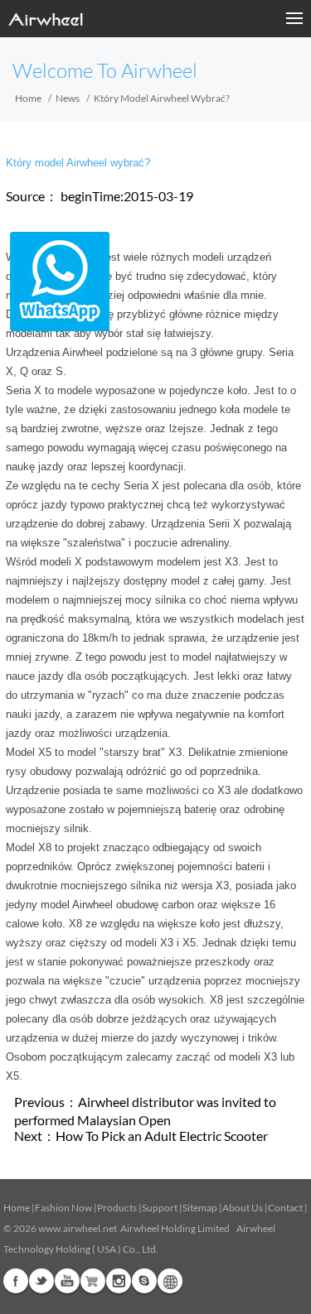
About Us (242, 1207)
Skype (144, 1280)
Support (159, 1207)
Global (170, 1280)
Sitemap (199, 1207)
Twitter (41, 1280)
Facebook (15, 1280)
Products (117, 1207)
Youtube (67, 1280)
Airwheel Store (92, 1280)
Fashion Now (63, 1207)
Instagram (118, 1280)
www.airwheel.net (77, 1228)
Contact (285, 1207)
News (68, 98)
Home (28, 98)
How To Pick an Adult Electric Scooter (162, 1135)
